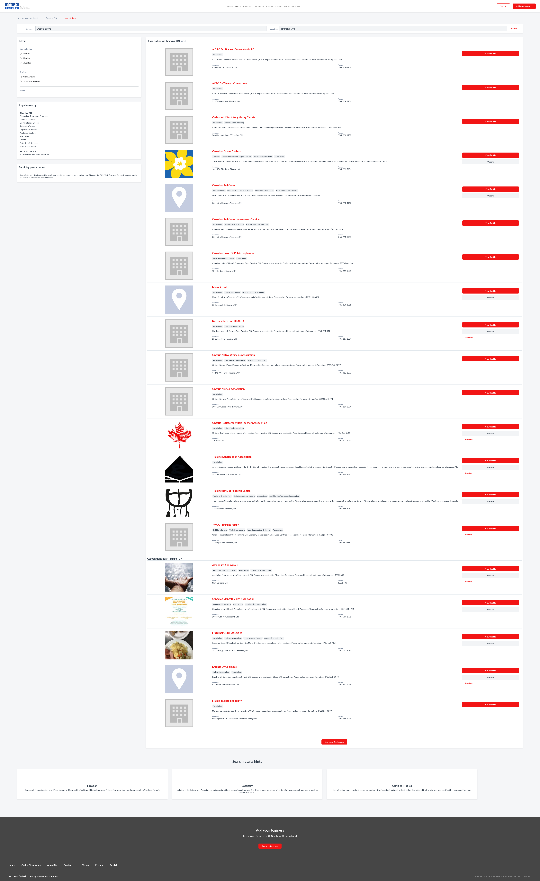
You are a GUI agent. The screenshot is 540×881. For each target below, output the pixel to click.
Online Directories (31, 865)
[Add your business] (270, 842)
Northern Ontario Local (28, 18)
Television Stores (27, 126)
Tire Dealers (25, 136)
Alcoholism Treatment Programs (34, 116)
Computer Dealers (28, 119)
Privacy (99, 865)
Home (230, 6)
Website (490, 162)
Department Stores (28, 129)
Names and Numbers (47, 876)
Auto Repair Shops (28, 146)
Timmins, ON (51, 18)
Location (274, 29)
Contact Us (259, 6)
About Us (247, 6)
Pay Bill (278, 6)
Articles (269, 6)
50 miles (26, 58)
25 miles (26, 53)
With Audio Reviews (31, 81)
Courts (23, 139)
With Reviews (28, 76)
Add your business (292, 6)
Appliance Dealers (28, 133)
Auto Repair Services (29, 143)
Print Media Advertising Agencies (34, 154)
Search (238, 6)
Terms (85, 865)
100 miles (26, 63)
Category (30, 29)
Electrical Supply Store (29, 123)
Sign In (503, 6)
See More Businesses (334, 742)
